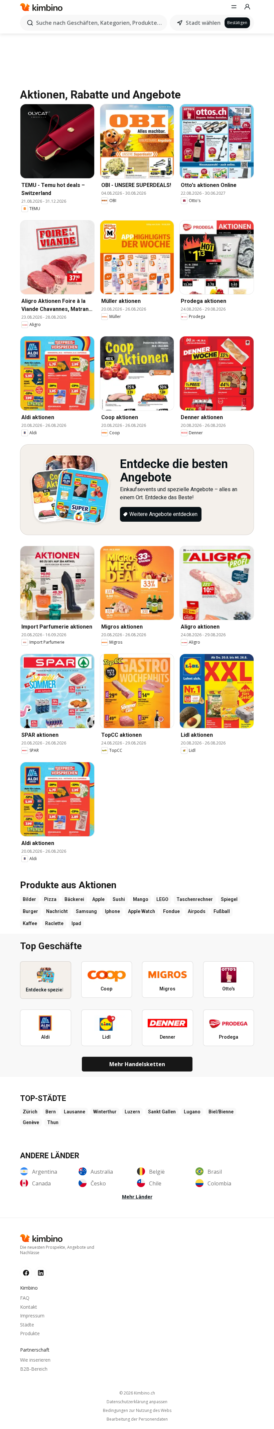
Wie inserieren (35, 1360)
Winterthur (105, 1111)
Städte (27, 1324)
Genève (31, 1122)
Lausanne (74, 1111)
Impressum (32, 1315)
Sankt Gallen (162, 1111)
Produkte (30, 1333)
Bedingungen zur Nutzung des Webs (137, 1410)
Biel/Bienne (221, 1111)
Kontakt (28, 1307)
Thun (52, 1122)
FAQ (24, 1298)
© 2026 (137, 1393)
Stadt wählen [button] (203, 22)
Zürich (30, 1111)
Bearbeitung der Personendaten (137, 1419)
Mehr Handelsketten (137, 1064)
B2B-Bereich (33, 1369)
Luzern (132, 1111)
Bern (50, 1111)
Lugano (192, 1111)
